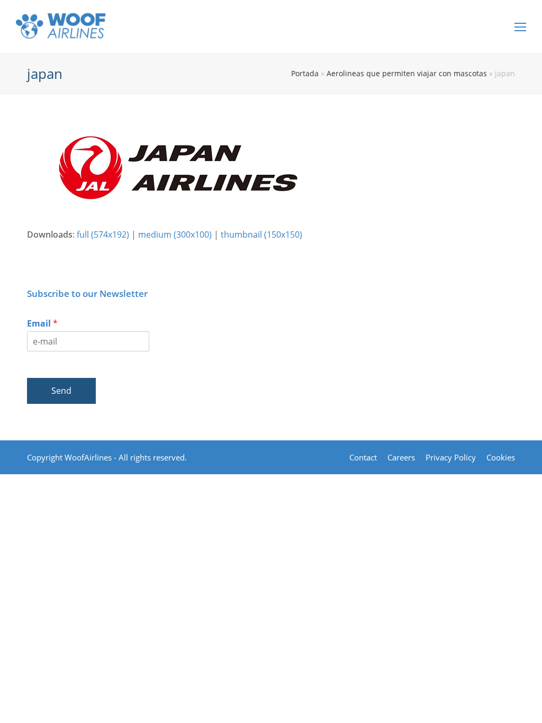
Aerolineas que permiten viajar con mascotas (407, 73)
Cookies (500, 457)
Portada (305, 73)
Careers (401, 457)
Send (61, 390)
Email (42, 323)
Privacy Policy (451, 457)
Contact (363, 457)
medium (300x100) (175, 234)
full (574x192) (103, 234)
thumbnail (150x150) (261, 234)
